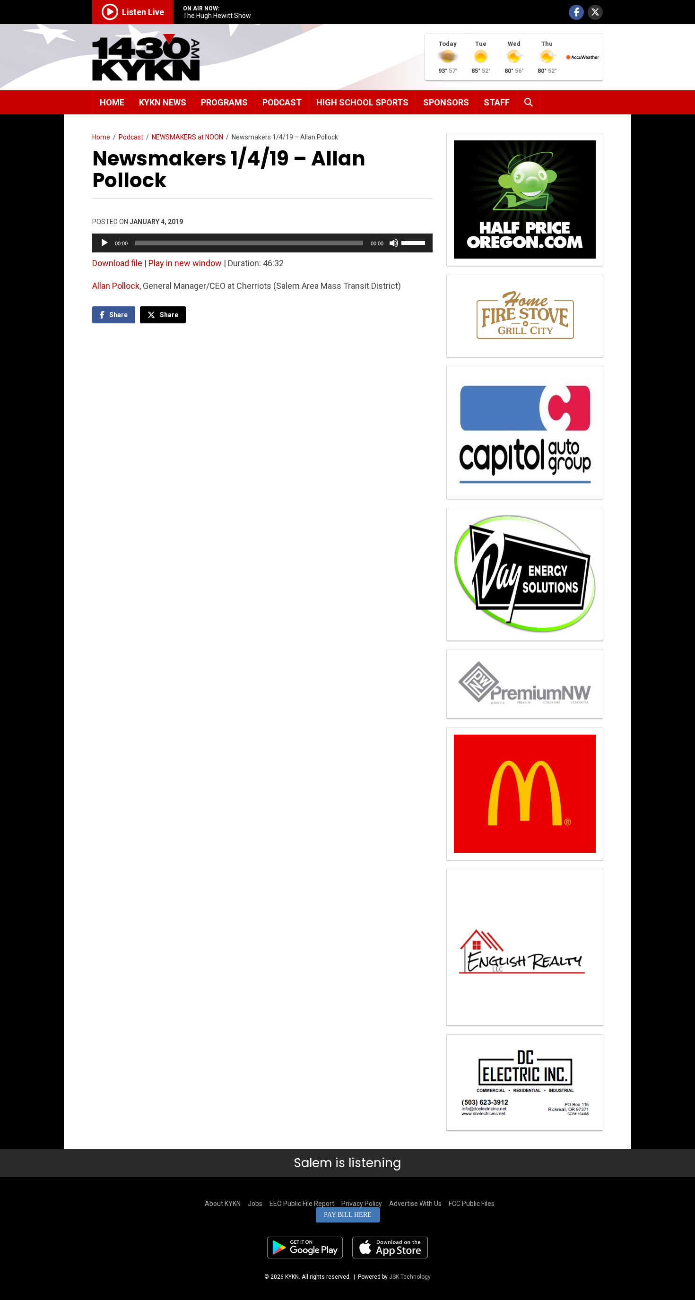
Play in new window (185, 263)
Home (112, 102)
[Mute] (394, 243)
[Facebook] (576, 12)
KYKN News (162, 102)
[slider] (414, 242)
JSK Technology (410, 1277)
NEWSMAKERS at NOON (187, 137)
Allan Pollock (115, 286)
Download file (117, 263)
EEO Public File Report (301, 1203)
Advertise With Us (415, 1203)
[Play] (104, 243)
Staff (497, 102)
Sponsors (446, 102)
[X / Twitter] (595, 12)
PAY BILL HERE (348, 1214)
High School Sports (362, 102)
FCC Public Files (472, 1203)
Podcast (282, 102)
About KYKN (223, 1203)
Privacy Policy (361, 1203)
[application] (262, 243)
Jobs (255, 1203)
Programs (224, 102)
